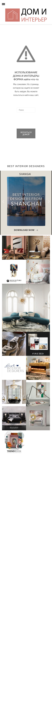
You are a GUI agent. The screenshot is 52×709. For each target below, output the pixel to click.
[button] (49, 201)
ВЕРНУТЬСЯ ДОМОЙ (26, 133)
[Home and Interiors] (7, 8)
